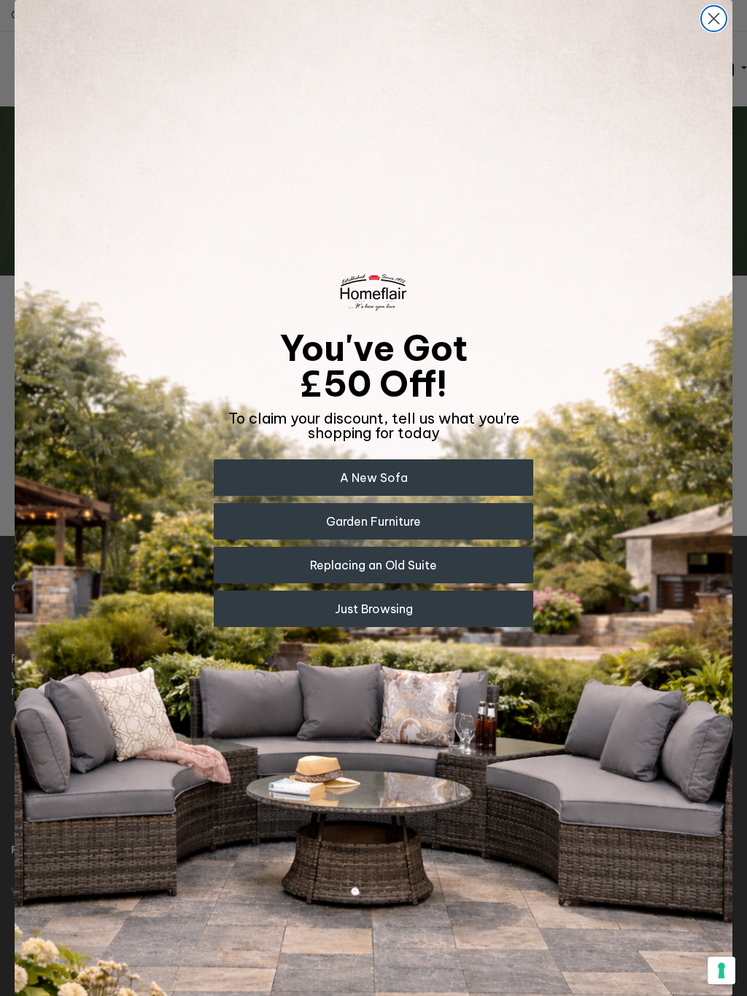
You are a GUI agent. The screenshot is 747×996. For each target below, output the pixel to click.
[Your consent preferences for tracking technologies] (721, 970)
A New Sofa (374, 477)
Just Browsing (374, 609)
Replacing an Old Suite (373, 565)
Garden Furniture (373, 521)
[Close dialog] (714, 18)
